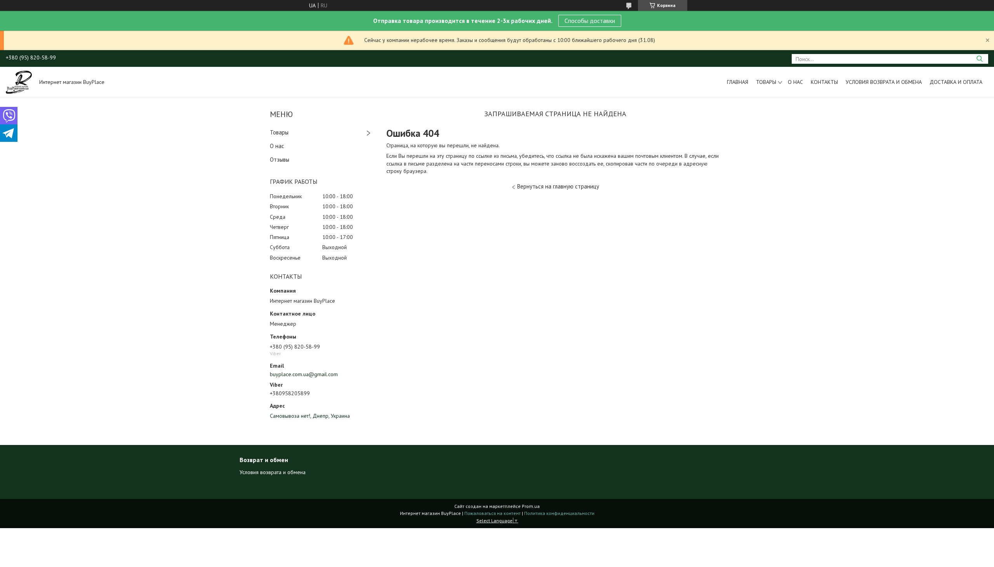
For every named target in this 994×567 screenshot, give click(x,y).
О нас (795, 82)
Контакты (824, 82)
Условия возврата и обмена (884, 82)
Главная (737, 82)
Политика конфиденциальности (559, 513)
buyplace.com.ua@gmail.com (304, 374)
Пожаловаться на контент (492, 513)
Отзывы (279, 159)
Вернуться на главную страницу (558, 186)
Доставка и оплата (956, 82)
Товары (766, 82)
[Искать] (979, 59)
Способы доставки (590, 20)
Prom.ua (531, 506)
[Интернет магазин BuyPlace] (19, 81)
